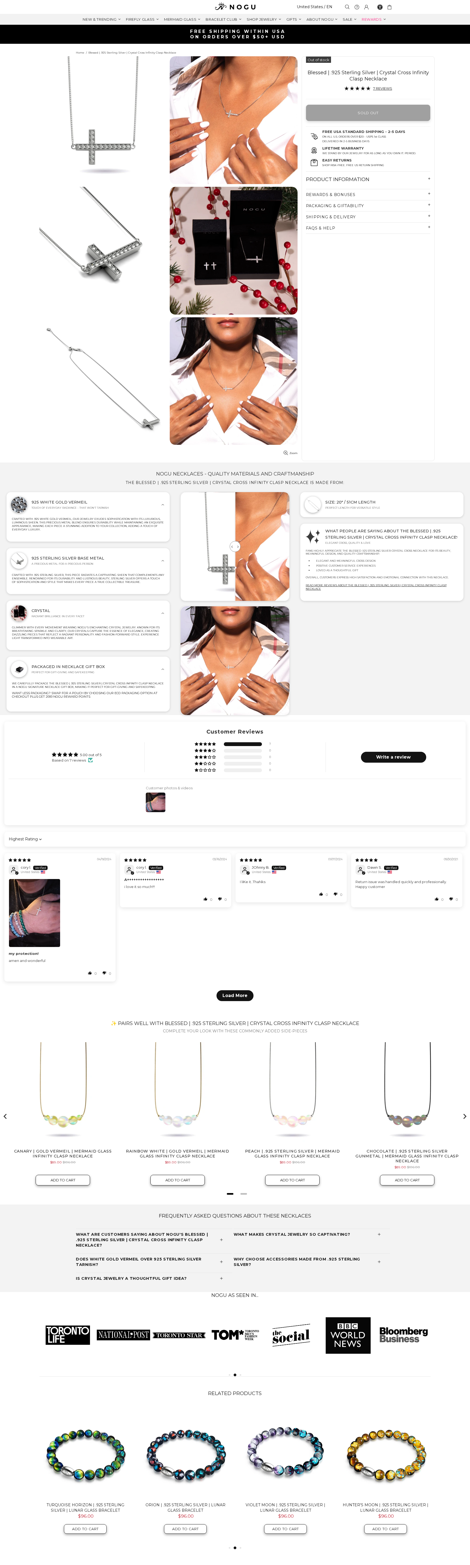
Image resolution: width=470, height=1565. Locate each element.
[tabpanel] (67, 1335)
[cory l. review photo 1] (60, 913)
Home (80, 52)
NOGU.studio (235, 7)
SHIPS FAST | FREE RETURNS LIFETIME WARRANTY (237, 34)
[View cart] (390, 7)
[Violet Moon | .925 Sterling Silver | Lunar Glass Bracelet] (286, 1452)
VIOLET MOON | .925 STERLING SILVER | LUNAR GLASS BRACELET (285, 1507)
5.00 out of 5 (90, 755)
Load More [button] (235, 995)
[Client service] (357, 7)
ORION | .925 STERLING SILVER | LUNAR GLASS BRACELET (185, 1507)
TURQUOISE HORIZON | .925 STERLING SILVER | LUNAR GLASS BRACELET (85, 1507)
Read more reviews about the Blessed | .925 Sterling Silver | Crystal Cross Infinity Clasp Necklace (376, 587)
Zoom (293, 453)
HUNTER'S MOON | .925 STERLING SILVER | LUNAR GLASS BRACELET (385, 1507)
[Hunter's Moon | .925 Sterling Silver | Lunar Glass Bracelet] (386, 1452)
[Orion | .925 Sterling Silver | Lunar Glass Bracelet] (185, 1452)
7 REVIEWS (382, 88)
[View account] (366, 7)
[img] (20, 860)
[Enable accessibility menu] (380, 7)
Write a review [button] (393, 757)
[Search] (347, 7)
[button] (206, 744)
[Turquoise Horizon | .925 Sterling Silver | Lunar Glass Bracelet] (85, 1452)
